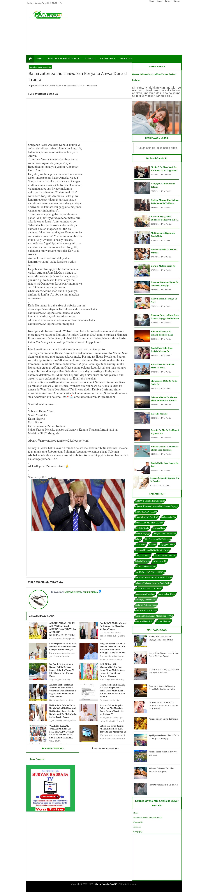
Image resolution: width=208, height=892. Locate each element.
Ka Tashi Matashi (159, 414)
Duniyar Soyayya (142, 534)
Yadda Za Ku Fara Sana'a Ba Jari (164, 464)
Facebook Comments (106, 748)
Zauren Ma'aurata (163, 621)
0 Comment (92, 86)
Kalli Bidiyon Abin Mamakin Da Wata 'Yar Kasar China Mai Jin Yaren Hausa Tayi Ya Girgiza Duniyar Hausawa (112, 670)
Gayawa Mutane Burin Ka (163, 266)
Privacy (168, 1)
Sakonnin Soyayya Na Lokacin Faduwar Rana (162, 333)
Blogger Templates (101, 889)
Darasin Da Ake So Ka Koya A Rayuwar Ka (165, 432)
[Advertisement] (123, 30)
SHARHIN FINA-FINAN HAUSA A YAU (153, 577)
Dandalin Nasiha (142, 528)
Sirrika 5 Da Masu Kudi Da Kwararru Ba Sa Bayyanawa (164, 169)
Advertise (126, 59)
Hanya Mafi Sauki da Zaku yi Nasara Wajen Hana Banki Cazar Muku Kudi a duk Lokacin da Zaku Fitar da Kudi (112, 691)
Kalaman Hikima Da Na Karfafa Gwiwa (152, 550)
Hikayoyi (152, 545)
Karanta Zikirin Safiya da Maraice (163, 719)
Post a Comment (37, 759)
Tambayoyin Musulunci (145, 594)
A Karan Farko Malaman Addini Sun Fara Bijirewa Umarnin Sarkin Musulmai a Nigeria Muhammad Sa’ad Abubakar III (62, 691)
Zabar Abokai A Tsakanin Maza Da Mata (163, 366)
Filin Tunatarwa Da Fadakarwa (157, 539)
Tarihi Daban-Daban (167, 594)
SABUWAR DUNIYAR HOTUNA (150, 572)
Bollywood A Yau (168, 517)
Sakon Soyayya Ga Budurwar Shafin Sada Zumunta (164, 448)
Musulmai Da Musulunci (145, 566)
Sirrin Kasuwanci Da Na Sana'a (148, 588)
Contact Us (138, 822)
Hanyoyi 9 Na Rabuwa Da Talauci (163, 185)
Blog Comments (53, 748)
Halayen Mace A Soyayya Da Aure (164, 300)
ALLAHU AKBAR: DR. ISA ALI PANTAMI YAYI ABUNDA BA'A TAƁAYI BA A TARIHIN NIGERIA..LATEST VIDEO (62, 629)
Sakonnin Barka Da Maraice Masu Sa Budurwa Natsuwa (164, 399)
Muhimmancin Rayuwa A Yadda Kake (163, 234)
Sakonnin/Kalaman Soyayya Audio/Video (153, 583)
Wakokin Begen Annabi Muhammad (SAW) (154, 616)
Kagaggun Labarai (167, 545)
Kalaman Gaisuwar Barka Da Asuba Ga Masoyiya (164, 284)
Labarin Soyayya (142, 561)
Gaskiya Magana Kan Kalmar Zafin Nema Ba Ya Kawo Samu (165, 202)
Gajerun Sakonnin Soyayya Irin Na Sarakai (164, 479)
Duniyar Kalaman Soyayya (64, 58)
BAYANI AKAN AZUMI (146, 512)
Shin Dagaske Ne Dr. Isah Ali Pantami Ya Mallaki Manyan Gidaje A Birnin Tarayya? (62, 647)
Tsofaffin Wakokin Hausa (146, 605)
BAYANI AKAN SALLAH (147, 517)
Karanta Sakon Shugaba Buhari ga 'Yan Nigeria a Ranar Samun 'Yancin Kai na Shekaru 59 (112, 709)
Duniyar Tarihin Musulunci (164, 534)
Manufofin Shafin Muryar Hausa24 (147, 817)
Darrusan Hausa (159, 528)
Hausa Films (140, 545)
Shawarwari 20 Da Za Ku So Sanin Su (164, 382)
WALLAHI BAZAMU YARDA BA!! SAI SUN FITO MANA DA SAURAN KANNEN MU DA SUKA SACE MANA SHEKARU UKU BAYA (61, 733)
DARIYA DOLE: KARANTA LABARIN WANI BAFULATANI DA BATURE (163, 705)
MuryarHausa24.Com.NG (106, 884)
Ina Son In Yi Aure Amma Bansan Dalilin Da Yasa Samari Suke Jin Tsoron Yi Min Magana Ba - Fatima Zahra (61, 670)
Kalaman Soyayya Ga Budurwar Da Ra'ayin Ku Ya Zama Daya (164, 218)
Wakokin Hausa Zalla (144, 621)
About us (137, 827)
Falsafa (138, 539)
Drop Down (108, 58)
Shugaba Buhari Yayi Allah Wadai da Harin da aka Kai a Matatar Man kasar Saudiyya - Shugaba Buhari (112, 648)
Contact (159, 1)
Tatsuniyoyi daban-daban (146, 599)
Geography (138, 831)
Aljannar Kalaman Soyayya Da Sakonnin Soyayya (156, 506)
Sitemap (177, 1)
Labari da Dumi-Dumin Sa (40, 67)
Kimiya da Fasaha (142, 555)
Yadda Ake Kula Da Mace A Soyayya (163, 251)
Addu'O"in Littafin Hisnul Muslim (150, 501)
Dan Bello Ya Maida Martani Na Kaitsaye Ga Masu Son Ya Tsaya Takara (113, 626)
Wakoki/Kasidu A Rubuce (146, 610)
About (151, 1)
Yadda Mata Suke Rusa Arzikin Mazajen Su (162, 349)
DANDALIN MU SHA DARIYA (149, 523)
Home (135, 813)
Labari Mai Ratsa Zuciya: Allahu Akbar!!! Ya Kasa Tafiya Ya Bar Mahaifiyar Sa (113, 729)
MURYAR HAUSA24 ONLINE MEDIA (81, 592)
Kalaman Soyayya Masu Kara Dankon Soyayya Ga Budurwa (165, 317)
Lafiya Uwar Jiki (159, 561)
